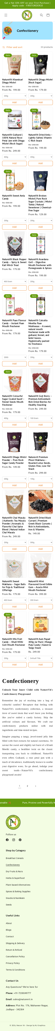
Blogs (8, 930)
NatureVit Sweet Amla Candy (13, 197)
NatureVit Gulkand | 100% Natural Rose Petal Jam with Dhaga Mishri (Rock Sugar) (13, 139)
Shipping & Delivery (15, 943)
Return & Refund (14, 950)
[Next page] (35, 786)
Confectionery (13, 865)
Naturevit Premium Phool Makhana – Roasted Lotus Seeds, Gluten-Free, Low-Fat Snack (39, 463)
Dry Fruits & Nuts (14, 871)
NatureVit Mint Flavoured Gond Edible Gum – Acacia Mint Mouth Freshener (40, 585)
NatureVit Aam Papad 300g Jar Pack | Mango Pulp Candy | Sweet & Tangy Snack (40, 643)
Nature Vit (21, 1025)
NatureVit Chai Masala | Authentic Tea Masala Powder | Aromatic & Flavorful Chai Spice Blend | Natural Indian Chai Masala (14, 525)
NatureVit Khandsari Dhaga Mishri (12, 81)
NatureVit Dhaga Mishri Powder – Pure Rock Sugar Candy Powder (14, 460)
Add (14, 102)
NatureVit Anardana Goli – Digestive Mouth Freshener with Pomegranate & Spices (40, 263)
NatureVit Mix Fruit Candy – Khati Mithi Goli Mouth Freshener (13, 642)
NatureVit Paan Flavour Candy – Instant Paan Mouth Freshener (14, 323)
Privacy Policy (13, 963)
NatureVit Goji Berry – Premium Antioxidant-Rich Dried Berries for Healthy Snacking (40, 400)
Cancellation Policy (15, 956)
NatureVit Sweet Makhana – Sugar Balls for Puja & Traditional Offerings (14, 585)
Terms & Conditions (15, 970)
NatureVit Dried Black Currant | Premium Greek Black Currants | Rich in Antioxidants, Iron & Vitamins (40, 523)
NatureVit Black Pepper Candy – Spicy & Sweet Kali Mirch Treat (14, 262)
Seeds (9, 905)
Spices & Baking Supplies (18, 891)
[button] (6, 15)
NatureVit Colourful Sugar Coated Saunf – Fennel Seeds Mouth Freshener (13, 400)
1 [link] (19, 786)
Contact (10, 936)
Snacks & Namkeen (15, 898)
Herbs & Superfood (15, 878)
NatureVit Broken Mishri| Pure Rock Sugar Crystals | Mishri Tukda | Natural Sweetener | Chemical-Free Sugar (40, 203)
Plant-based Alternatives (18, 885)
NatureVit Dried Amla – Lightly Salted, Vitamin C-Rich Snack (40, 137)
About (9, 923)
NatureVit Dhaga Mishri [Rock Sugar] (40, 81)
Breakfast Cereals (14, 858)
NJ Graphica (40, 1025)
